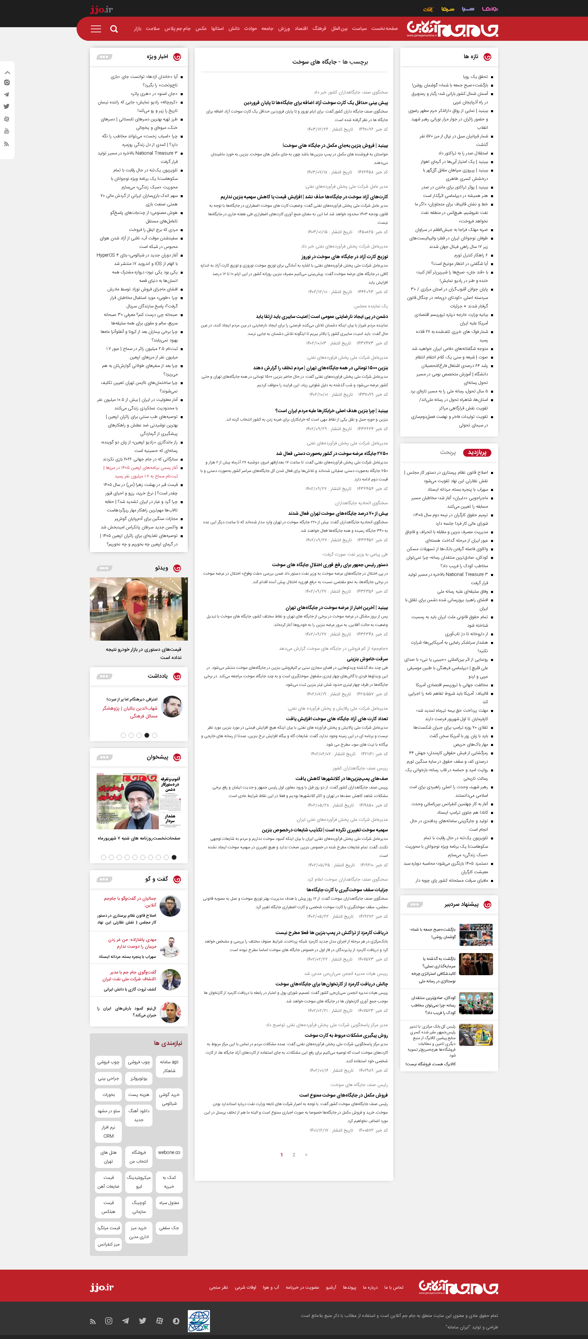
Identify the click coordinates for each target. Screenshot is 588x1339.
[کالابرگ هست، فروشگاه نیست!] (474, 1046)
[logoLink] (452, 29)
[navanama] (490, 10)
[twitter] (6, 108)
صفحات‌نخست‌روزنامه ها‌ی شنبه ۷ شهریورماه (139, 838)
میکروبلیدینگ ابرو (138, 1182)
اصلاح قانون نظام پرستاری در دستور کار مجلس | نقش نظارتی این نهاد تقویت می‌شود (126, 922)
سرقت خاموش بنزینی (367, 659)
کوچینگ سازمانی (139, 1207)
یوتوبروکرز (139, 1078)
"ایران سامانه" (458, 1327)
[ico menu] (98, 28)
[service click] (428, 10)
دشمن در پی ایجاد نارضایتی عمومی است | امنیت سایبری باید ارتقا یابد (322, 317)
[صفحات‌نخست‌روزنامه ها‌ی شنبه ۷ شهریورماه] (139, 801)
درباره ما (370, 1287)
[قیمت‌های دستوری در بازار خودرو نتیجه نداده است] (139, 609)
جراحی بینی (108, 1078)
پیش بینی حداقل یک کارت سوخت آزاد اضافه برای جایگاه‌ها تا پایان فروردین (316, 103)
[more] (415, 905)
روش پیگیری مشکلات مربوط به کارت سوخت (346, 1036)
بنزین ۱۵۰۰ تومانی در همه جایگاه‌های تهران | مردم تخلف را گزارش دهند (320, 368)
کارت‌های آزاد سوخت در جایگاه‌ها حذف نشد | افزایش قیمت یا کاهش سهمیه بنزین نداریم (304, 197)
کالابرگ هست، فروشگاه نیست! (431, 1064)
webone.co (169, 1152)
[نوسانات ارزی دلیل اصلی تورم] (130, 711)
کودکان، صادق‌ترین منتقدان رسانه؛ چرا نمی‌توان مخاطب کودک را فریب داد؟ (433, 1005)
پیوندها (349, 1287)
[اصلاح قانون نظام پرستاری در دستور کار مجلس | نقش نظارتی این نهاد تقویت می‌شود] (170, 911)
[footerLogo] (458, 1287)
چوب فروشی (139, 1062)
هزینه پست (138, 1095)
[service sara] (468, 10)
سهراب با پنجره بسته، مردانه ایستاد (127, 956)
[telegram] (6, 96)
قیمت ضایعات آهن (108, 1182)
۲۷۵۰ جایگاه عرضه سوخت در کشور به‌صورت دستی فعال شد (332, 454)
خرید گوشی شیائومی (169, 1099)
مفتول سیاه (169, 1203)
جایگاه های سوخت (314, 62)
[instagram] (6, 84)
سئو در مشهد (108, 1111)
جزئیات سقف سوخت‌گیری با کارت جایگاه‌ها (347, 890)
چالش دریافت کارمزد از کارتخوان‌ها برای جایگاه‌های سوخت (332, 984)
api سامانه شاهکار (169, 1066)
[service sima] (448, 10)
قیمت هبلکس (108, 1207)
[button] (155, 735)
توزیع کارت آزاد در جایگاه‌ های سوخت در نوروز (344, 257)
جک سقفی (169, 1228)
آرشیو (331, 1287)
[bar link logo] (101, 11)
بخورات (108, 1095)
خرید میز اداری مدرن (139, 1232)
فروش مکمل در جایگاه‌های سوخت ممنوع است (343, 1095)
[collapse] (7, 73)
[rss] (6, 145)
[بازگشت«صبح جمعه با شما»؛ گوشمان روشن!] (474, 935)
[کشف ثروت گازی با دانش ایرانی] (170, 981)
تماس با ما (394, 1287)
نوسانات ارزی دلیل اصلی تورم (92, 699)
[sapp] (6, 133)
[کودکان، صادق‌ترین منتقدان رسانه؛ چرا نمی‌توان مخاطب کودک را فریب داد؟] (474, 1004)
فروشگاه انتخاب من (139, 1157)
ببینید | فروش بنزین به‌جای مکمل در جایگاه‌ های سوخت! (335, 146)
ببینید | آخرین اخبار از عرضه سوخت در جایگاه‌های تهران (336, 608)
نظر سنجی (218, 1287)
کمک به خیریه (169, 1182)
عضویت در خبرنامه (302, 1287)
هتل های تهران (108, 1157)
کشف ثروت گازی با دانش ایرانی (130, 989)
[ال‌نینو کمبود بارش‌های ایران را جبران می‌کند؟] (170, 1012)
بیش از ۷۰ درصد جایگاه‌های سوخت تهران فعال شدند (338, 514)
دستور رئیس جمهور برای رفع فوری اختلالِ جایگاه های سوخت (330, 565)
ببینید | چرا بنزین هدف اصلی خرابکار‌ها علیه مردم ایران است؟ (331, 411)
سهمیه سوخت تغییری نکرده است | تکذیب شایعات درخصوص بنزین (325, 830)
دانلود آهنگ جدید (138, 1115)
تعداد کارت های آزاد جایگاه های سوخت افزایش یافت (337, 719)
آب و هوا (271, 1287)
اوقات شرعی (245, 1287)
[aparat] (6, 121)
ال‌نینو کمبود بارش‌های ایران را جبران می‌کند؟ (126, 1012)
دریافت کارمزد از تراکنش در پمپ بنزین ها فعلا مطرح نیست (332, 933)
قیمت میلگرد (108, 1228)
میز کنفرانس (108, 1244)
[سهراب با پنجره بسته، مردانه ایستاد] (170, 948)
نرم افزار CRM (108, 1132)
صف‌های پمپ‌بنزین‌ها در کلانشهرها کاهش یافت (342, 779)
